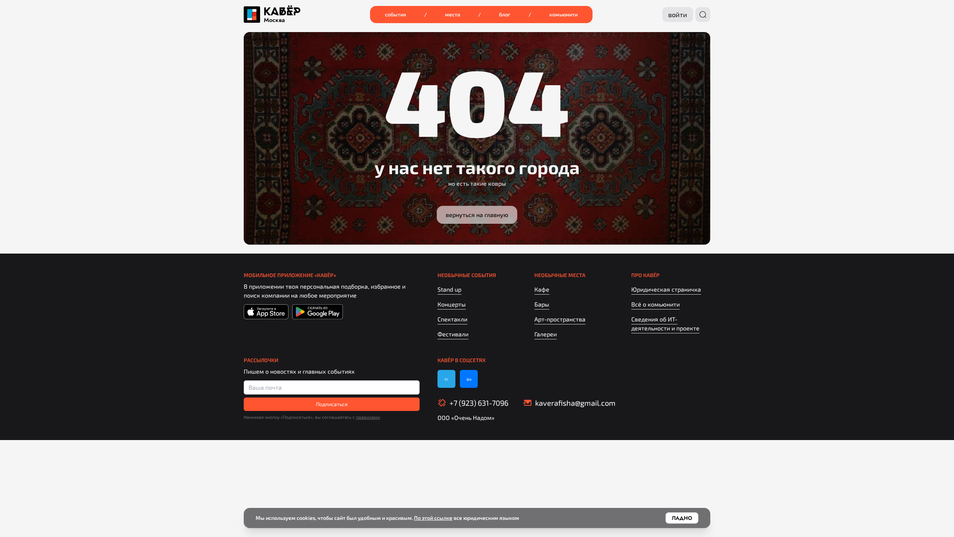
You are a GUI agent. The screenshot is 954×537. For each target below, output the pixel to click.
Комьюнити (563, 14)
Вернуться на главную (477, 214)
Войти (677, 14)
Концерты (451, 304)
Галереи (545, 333)
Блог (505, 14)
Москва (274, 20)
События (395, 14)
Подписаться (332, 404)
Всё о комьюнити (655, 304)
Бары (541, 304)
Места (452, 14)
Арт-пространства (559, 319)
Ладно (682, 518)
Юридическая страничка (666, 289)
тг (446, 378)
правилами (368, 417)
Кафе (541, 289)
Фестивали (452, 333)
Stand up (449, 289)
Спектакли (452, 319)
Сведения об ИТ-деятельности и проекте (665, 323)
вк (469, 378)
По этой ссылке (433, 518)
